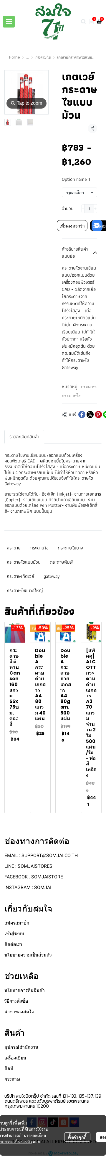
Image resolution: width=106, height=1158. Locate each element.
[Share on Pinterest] (98, 414)
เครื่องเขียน (15, 1058)
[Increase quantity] (95, 208)
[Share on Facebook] (81, 414)
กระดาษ (89, 387)
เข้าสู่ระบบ (14, 933)
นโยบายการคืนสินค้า (24, 990)
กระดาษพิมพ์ (61, 562)
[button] (84, 21)
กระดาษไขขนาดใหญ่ (25, 590)
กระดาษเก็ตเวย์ (20, 576)
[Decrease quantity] (83, 208)
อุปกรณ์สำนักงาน (21, 1047)
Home (14, 57)
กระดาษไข (43, 57)
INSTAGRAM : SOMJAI (27, 887)
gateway (52, 576)
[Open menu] (9, 22)
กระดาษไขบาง (70, 547)
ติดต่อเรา (13, 944)
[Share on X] (90, 414)
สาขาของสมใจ (19, 1012)
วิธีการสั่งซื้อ (16, 1001)
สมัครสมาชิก (16, 923)
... (27, 57)
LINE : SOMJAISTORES (28, 866)
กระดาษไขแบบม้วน (24, 562)
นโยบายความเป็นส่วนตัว (28, 955)
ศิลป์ (8, 1068)
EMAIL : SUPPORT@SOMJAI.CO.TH (41, 855)
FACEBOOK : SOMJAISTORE (33, 877)
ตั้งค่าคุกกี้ (77, 1137)
